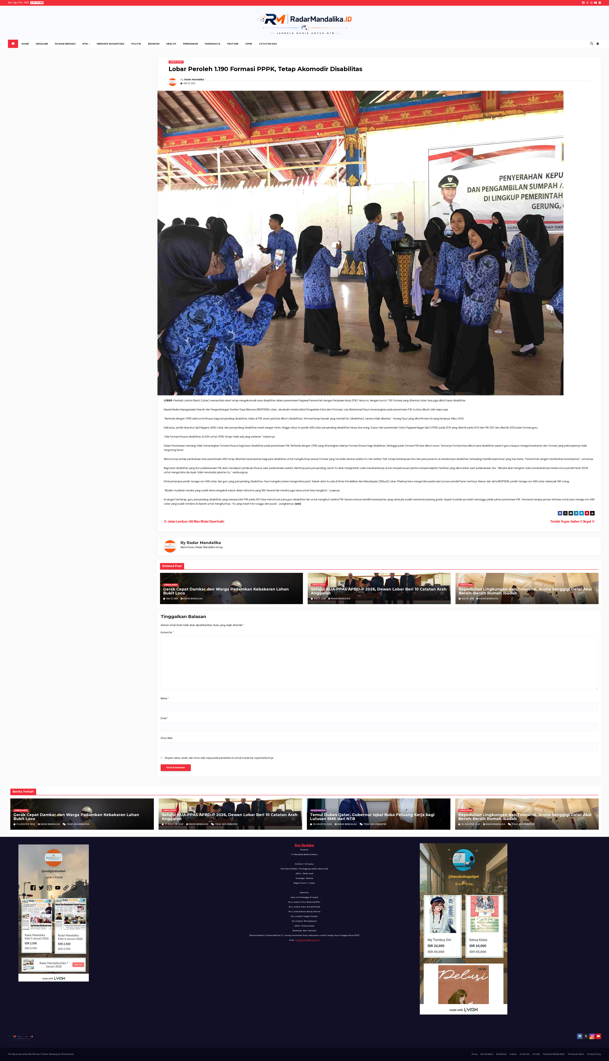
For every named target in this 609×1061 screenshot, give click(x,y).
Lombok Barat (176, 62)
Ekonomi (153, 43)
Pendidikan (190, 43)
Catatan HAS (268, 43)
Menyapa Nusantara (110, 43)
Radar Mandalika (194, 79)
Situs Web (167, 738)
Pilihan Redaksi (65, 43)
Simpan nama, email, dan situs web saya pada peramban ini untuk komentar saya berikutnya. (219, 758)
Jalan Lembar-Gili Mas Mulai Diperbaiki (195, 521)
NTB (85, 43)
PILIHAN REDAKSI (318, 810)
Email (164, 718)
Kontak (536, 1054)
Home (25, 43)
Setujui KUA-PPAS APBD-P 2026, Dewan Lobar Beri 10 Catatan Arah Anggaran (378, 591)
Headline (42, 43)
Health (171, 43)
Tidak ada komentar (78, 824)
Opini (248, 43)
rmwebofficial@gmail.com (307, 940)
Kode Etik (524, 1054)
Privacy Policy (594, 1054)
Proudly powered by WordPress (24, 1054)
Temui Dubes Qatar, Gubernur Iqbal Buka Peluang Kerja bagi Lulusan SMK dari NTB (372, 816)
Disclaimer (501, 1054)
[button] (591, 43)
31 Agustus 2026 (26, 824)
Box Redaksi (304, 845)
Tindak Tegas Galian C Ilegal (571, 521)
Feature (232, 43)
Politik (136, 43)
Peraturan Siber (576, 1054)
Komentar (167, 632)
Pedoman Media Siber (554, 1054)
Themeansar (67, 1054)
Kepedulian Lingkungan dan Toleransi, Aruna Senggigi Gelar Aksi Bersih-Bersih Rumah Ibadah (525, 591)
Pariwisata (212, 43)
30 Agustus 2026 (323, 824)
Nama (165, 698)
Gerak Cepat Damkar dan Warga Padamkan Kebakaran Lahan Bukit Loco (226, 591)
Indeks (513, 1054)
